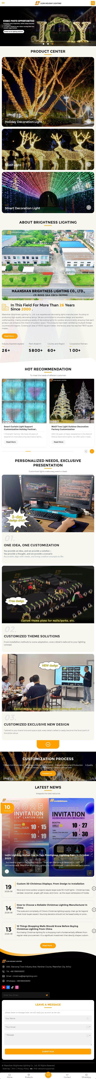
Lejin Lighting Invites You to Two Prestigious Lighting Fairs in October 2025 (47, 857)
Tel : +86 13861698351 (15, 971)
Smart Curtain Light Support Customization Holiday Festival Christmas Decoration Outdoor (20, 428)
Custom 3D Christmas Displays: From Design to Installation (50, 883)
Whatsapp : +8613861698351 (18, 981)
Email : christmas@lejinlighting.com (21, 976)
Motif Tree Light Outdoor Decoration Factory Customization (70, 428)
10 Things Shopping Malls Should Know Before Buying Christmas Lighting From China (47, 927)
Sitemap (6, 1069)
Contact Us (47, 773)
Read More (9, 336)
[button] (43, 44)
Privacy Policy (23, 1069)
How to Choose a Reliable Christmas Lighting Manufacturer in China (52, 906)
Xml (14, 1069)
